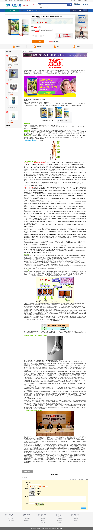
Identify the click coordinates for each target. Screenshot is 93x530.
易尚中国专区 (39, 10)
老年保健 (13, 13)
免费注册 (10, 516)
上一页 (82, 479)
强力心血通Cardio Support (12, 79)
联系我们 (76, 520)
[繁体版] (22, 0)
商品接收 (60, 524)
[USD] (25, 0)
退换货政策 (60, 516)
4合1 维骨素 (10, 120)
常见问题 (76, 518)
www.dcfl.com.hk (80, 457)
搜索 (69, 4)
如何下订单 (10, 518)
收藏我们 (85, 0)
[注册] (74, 0)
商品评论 (31, 51)
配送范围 (43, 518)
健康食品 (9, 13)
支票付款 (27, 520)
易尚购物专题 (30, 10)
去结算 (85, 10)
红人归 (46, 7)
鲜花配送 (43, 522)
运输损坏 (60, 520)
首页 (22, 10)
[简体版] (18, 0)
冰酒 (43, 7)
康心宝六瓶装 (10, 92)
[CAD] (28, 0)
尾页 (87, 479)
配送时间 (43, 520)
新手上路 (76, 516)
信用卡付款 (27, 518)
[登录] (70, 0)
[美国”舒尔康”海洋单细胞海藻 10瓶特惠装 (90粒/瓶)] (13, 104)
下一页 (84, 479)
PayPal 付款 (27, 516)
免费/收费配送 (44, 516)
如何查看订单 (11, 520)
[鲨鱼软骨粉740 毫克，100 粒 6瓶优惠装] (13, 63)
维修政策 (60, 522)
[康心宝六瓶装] (13, 91)
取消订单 (60, 518)
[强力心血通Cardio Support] (13, 77)
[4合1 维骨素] (13, 119)
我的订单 (79, 0)
